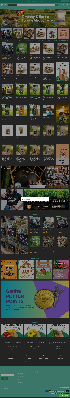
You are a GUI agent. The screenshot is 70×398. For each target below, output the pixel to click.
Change (28, 199)
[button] (24, 199)
